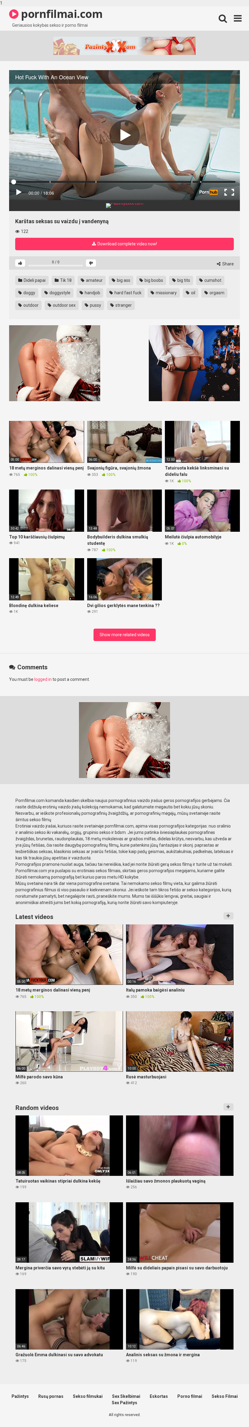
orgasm (216, 292)
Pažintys (20, 1396)
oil (192, 292)
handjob (92, 292)
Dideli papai (34, 280)
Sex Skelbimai (126, 1396)
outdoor (30, 305)
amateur (94, 280)
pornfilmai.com (60, 13)
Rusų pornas (50, 1396)
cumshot (212, 280)
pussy (95, 305)
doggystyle (59, 292)
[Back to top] (228, 1410)
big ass (123, 280)
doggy (28, 292)
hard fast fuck (128, 292)
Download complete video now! (127, 243)
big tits (183, 280)
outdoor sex (64, 305)
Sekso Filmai (225, 1396)
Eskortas (159, 1396)
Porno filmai (189, 1396)
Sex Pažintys (124, 1402)
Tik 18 (65, 280)
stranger (123, 305)
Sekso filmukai (88, 1396)
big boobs (153, 280)
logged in (43, 679)
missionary (166, 292)
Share (227, 263)
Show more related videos (125, 634)
